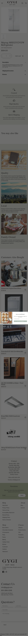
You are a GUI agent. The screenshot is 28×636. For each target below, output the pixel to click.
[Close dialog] (27, 312)
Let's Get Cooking (20, 321)
